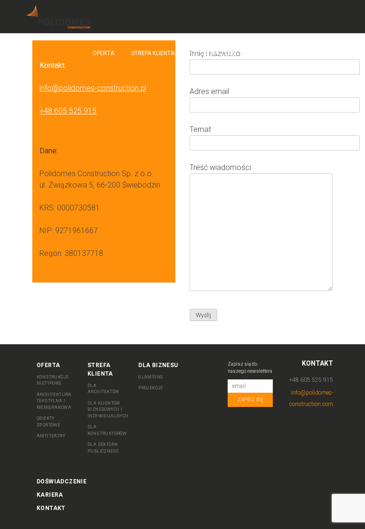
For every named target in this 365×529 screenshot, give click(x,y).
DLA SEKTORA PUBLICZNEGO (102, 447)
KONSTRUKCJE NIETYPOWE (52, 380)
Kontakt (318, 53)
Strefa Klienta (152, 53)
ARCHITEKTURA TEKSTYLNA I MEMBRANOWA (54, 401)
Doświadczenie (214, 53)
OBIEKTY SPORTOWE (48, 421)
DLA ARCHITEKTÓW (103, 389)
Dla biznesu (271, 53)
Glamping (150, 377)
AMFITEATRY (51, 436)
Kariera (50, 494)
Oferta (103, 53)
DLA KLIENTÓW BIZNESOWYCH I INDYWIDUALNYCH (108, 409)
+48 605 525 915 (67, 110)
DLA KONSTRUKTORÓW (106, 430)
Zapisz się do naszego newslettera (250, 367)
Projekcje (150, 388)
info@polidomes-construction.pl (92, 88)
